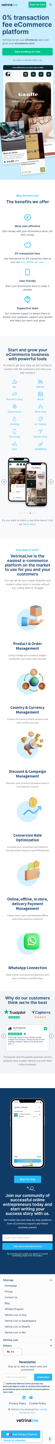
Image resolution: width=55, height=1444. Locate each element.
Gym (14, 449)
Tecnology (14, 436)
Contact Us (11, 1297)
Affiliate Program (14, 1309)
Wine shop (40, 411)
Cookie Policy (37, 1403)
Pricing (8, 1291)
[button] (3, 481)
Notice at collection (15, 1440)
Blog (7, 1303)
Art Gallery (40, 424)
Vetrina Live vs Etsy (16, 1314)
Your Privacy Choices (24, 1434)
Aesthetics (40, 449)
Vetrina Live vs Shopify (17, 1326)
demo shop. (29, 524)
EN (12, 1351)
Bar (14, 386)
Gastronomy (14, 411)
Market (40, 386)
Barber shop (40, 436)
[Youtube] (31, 1397)
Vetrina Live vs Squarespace (20, 1320)
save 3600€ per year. (32, 262)
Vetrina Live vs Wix (15, 1332)
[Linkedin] (24, 1397)
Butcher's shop (14, 399)
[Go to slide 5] (30, 513)
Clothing (14, 424)
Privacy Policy (17, 1403)
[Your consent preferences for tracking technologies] (50, 1439)
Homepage (11, 1285)
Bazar (40, 399)
